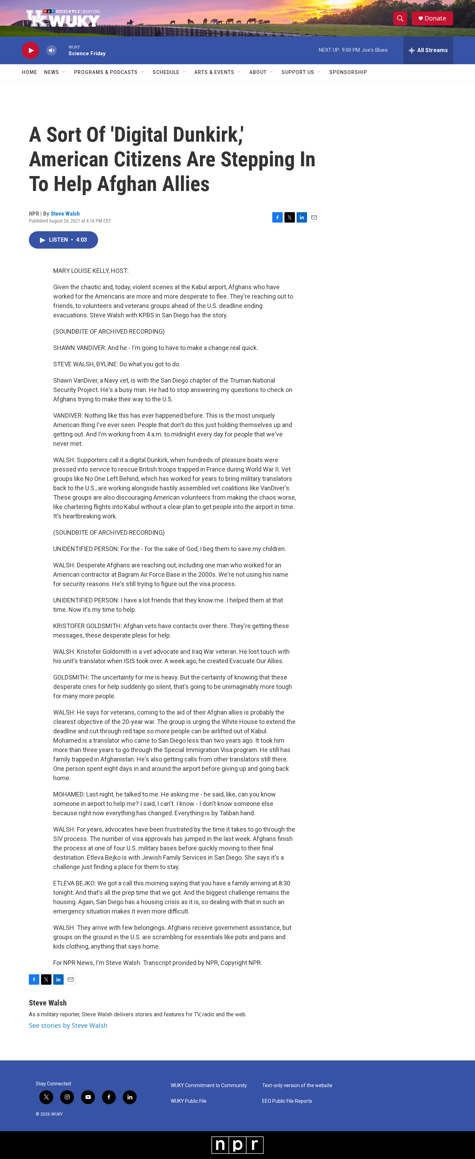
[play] (30, 51)
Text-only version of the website (297, 1085)
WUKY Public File (189, 1101)
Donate (435, 18)
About (258, 72)
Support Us (298, 72)
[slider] (63, 50)
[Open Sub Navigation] (64, 72)
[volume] (51, 50)
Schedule (166, 72)
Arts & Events (214, 72)
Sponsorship (348, 72)
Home (29, 72)
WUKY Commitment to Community (209, 1085)
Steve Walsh (65, 213)
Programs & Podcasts (106, 72)
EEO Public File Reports (287, 1101)
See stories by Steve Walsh (68, 1025)
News (51, 72)
